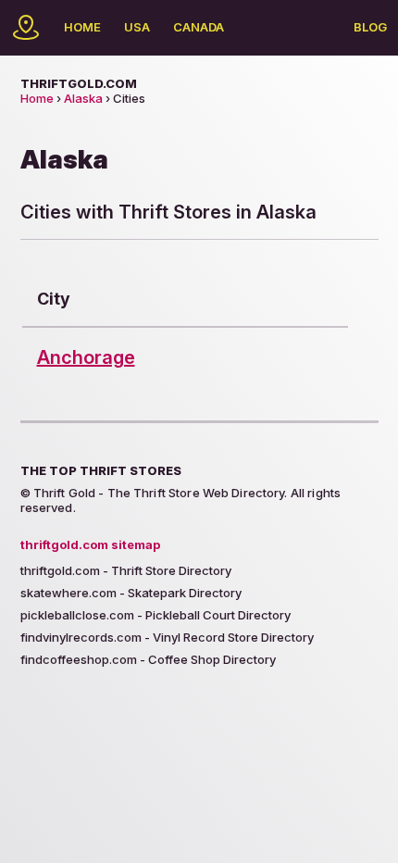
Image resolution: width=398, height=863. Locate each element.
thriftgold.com (78, 83)
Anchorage (86, 357)
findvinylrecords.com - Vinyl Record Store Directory (167, 637)
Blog (370, 26)
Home (82, 26)
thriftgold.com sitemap (90, 544)
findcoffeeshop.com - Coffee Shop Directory (148, 659)
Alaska (83, 98)
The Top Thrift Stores (100, 470)
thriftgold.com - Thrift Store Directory (125, 570)
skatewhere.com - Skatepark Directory (131, 592)
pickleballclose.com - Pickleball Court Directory (155, 614)
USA (137, 26)
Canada (198, 26)
